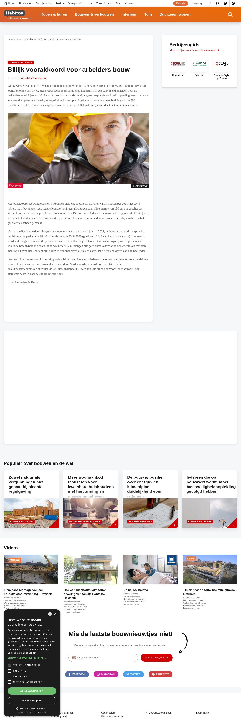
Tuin (148, 14)
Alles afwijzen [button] (32, 700)
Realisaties (25, 3)
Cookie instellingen (64, 713)
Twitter (226, 3)
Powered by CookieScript (32, 712)
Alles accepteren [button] (31, 691)
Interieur (129, 14)
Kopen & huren (53, 14)
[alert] (32, 662)
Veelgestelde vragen (80, 3)
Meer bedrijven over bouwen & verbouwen (192, 50)
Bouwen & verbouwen (94, 14)
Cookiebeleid (108, 713)
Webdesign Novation (112, 716)
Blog (118, 3)
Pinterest (233, 3)
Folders (60, 3)
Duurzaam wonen (175, 14)
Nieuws (128, 3)
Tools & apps (104, 3)
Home (11, 3)
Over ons (11, 716)
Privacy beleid (61, 716)
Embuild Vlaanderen (32, 78)
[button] (32, 658)
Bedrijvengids (44, 3)
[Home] (17, 14)
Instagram (218, 3)
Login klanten (203, 713)
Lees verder (29, 652)
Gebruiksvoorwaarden (160, 713)
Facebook (210, 3)
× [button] (55, 614)
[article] (177, 68)
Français (180, 3)
